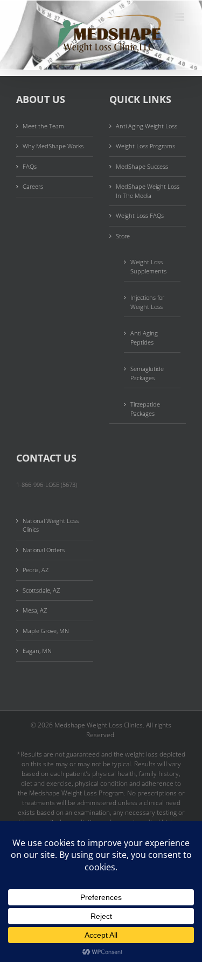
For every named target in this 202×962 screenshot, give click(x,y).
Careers (33, 186)
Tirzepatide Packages (145, 408)
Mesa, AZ (35, 610)
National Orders (44, 550)
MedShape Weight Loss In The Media (147, 191)
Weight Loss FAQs (140, 215)
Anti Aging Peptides (144, 337)
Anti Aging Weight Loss (146, 126)
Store (123, 236)
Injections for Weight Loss (147, 302)
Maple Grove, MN (46, 631)
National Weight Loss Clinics (51, 525)
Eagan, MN (37, 651)
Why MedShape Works (53, 146)
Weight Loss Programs (145, 146)
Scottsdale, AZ (41, 590)
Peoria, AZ (35, 570)
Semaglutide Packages (147, 373)
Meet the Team (43, 126)
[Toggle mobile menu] (180, 17)
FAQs (30, 166)
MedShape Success (142, 166)
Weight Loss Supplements (148, 266)
